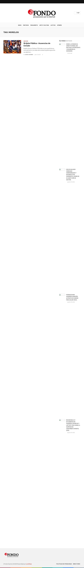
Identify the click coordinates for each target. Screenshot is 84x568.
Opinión (59, 25)
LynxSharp (29, 564)
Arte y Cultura (44, 25)
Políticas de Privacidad (64, 564)
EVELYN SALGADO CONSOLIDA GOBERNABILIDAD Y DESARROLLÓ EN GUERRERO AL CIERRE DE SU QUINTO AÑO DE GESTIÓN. (72, 175)
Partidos (26, 25)
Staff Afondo (29, 54)
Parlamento (34, 25)
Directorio (76, 564)
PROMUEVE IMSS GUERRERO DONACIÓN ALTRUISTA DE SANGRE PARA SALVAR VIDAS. (72, 297)
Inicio (19, 25)
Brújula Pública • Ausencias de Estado (37, 44)
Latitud (53, 25)
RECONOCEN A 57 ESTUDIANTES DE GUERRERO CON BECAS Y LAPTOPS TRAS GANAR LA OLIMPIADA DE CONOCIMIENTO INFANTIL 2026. (73, 425)
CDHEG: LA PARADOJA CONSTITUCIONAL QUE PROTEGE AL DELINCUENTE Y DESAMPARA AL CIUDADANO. (73, 47)
